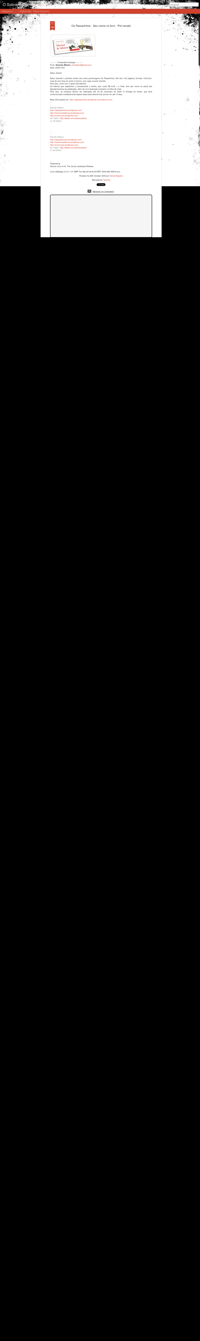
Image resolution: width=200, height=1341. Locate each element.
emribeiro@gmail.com (81, 65)
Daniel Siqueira (116, 175)
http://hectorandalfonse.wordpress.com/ (67, 113)
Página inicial (25, 11)
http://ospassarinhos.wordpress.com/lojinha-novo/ (91, 99)
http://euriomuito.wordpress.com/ (64, 115)
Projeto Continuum (41, 11)
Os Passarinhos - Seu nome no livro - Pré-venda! (101, 26)
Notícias (106, 179)
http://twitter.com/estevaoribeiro (73, 118)
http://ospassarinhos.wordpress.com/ (66, 110)
